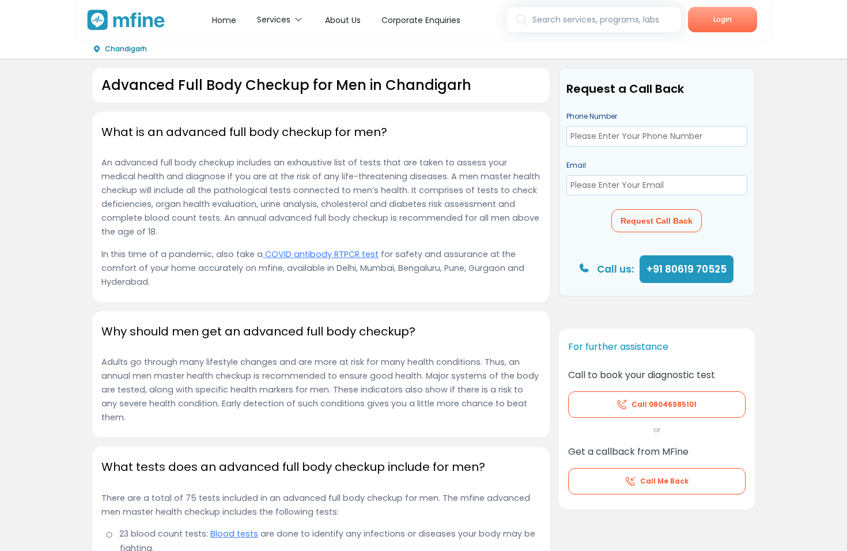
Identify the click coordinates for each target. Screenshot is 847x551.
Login (722, 19)
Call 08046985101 (664, 404)
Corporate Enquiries (420, 20)
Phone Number (591, 116)
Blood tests (234, 533)
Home (224, 20)
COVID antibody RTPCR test (321, 254)
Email (576, 165)
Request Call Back (657, 220)
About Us (343, 20)
